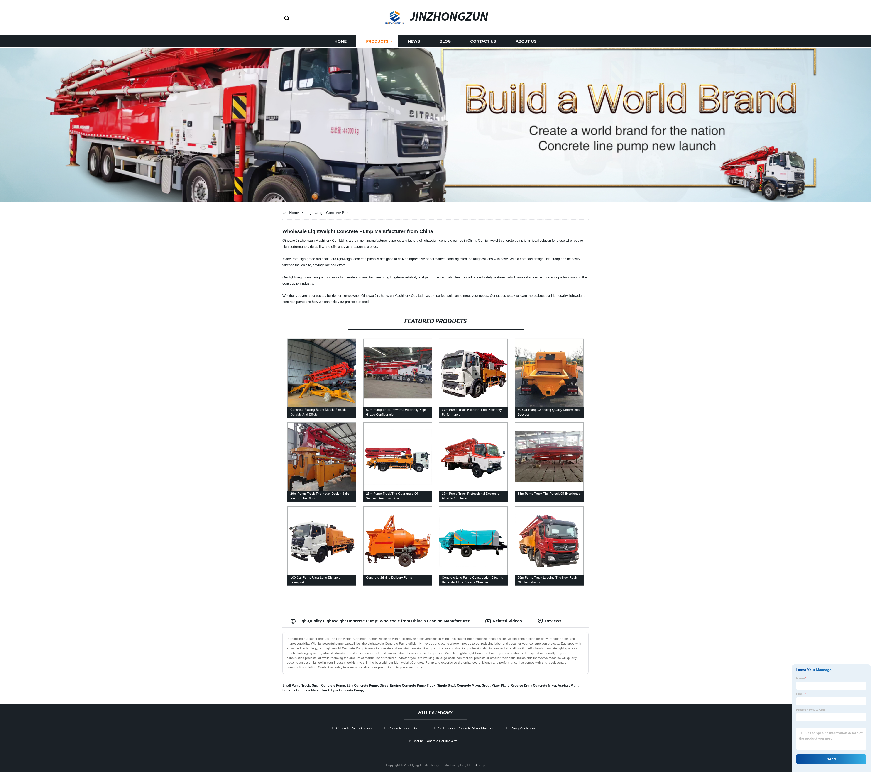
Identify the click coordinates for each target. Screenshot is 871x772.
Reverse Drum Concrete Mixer (533, 685)
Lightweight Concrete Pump (329, 213)
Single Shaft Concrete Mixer (458, 685)
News (414, 41)
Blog (445, 41)
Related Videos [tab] (507, 621)
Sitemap (479, 765)
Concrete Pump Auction (354, 728)
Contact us (483, 41)
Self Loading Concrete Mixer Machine (466, 728)
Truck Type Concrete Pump (342, 690)
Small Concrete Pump (328, 685)
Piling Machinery (523, 728)
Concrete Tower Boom (404, 728)
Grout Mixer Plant (495, 685)
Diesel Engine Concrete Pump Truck (407, 685)
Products (377, 41)
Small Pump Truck (296, 685)
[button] (286, 18)
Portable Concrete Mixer (300, 690)
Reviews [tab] (553, 621)
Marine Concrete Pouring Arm (435, 741)
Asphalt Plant (568, 685)
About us (526, 41)
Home (341, 41)
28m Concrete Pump (362, 685)
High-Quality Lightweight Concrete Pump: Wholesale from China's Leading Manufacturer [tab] (384, 621)
